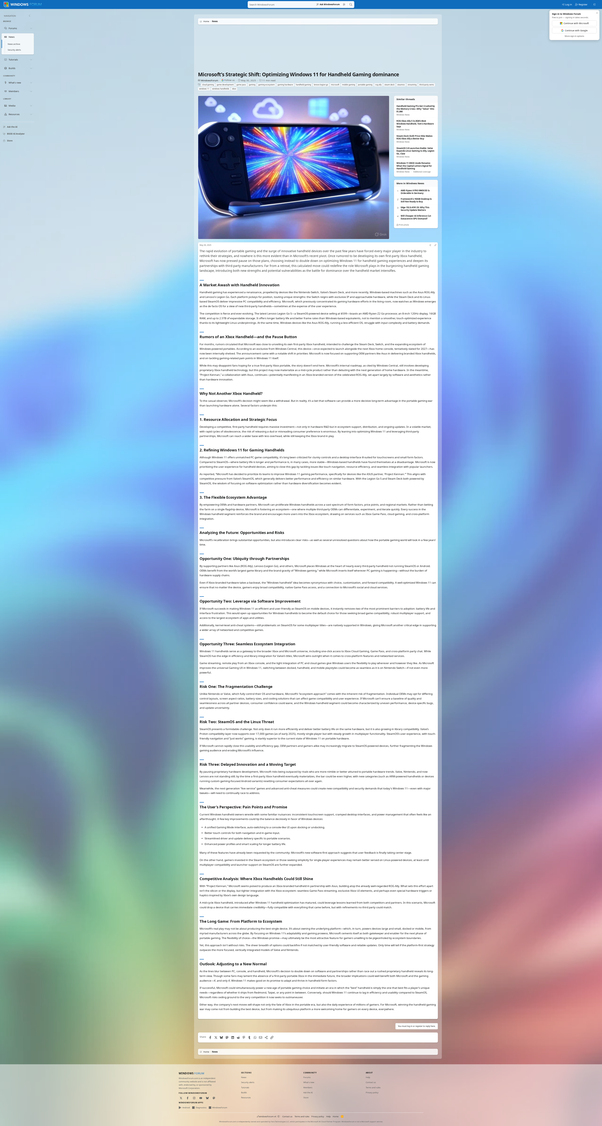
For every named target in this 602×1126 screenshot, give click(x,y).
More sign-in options (574, 36)
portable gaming (365, 84)
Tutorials (245, 1087)
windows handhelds (220, 88)
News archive (14, 44)
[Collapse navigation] (29, 16)
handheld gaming (303, 84)
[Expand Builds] (31, 68)
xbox (234, 88)
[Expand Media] (31, 106)
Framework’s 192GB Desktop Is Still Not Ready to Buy (416, 200)
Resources (246, 1097)
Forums (307, 1077)
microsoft (335, 84)
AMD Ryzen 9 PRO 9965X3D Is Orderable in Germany (415, 192)
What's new (308, 1082)
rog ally (378, 84)
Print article (403, 225)
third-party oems (426, 84)
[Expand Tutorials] (31, 59)
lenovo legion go (321, 84)
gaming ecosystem (266, 84)
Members (307, 1087)
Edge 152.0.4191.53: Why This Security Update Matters (415, 209)
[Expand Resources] (31, 114)
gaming (252, 84)
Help (368, 1077)
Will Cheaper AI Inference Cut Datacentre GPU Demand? (416, 217)
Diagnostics (201, 1107)
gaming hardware (285, 84)
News (243, 1077)
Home (335, 1116)
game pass (241, 84)
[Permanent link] (281, 285)
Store (305, 1097)
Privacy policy (372, 1092)
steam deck (389, 84)
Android (186, 1107)
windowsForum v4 (267, 1116)
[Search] (350, 4)
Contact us (371, 1082)
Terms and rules (373, 1087)
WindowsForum (209, 80)
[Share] (430, 245)
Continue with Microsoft (576, 23)
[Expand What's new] (31, 82)
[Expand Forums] (31, 28)
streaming (412, 84)
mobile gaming (348, 84)
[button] (279, 1116)
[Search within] (344, 4)
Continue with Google (576, 30)
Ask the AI (308, 1092)
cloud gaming (208, 84)
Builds (244, 1092)
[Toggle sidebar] (594, 4)
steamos (401, 84)
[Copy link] (435, 245)
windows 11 (204, 88)
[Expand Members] (31, 91)
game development (225, 84)
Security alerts (14, 49)
